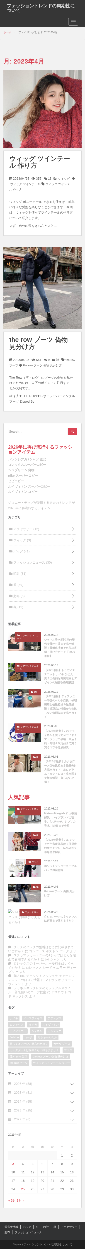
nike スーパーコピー (23, 475)
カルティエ (54, 1031)
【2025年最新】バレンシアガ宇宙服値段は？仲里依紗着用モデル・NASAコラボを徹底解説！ (60, 846)
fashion (14, 1037)
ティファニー (18, 1031)
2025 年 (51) (22, 1092)
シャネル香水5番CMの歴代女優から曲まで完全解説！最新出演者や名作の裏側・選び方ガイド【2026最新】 (60, 648)
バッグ (21, 551)
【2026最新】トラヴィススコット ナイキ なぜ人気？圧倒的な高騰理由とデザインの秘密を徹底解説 (60, 676)
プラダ (68, 1050)
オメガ (33, 1024)
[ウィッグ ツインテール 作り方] (42, 108)
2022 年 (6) (21, 1119)
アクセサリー (25, 529)
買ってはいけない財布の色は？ (29, 1043)
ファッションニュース (32, 562)
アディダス (54, 1018)
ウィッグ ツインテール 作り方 (39, 162)
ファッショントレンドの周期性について (41, 8)
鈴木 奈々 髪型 (18, 1056)
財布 (18, 596)
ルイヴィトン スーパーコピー (29, 486)
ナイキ (14, 1018)
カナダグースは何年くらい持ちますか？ (34, 1050)
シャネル (37, 1031)
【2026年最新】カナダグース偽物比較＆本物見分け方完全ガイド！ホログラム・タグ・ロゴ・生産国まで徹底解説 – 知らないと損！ (60, 772)
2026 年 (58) (22, 1084)
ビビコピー (16, 481)
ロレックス (16, 1024)
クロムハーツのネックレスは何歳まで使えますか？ (60, 918)
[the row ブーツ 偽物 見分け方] (42, 288)
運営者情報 (11, 1227)
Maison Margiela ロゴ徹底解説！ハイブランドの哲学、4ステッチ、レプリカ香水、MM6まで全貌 (60, 819)
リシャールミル (47, 1037)
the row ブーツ (19, 1063)
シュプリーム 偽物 (21, 470)
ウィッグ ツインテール (25, 184)
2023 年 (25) (22, 1110)
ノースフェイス (32, 1018)
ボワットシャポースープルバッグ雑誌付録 (60, 868)
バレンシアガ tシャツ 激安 (27, 459)
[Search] (72, 431)
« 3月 (12, 1200)
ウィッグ (63, 178)
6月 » (20, 1200)
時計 (19, 573)
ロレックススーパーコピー (27, 464)
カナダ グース (61, 1043)
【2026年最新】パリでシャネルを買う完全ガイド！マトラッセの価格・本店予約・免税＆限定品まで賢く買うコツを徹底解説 (60, 739)
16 (49, 178)
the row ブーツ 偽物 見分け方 (38, 343)
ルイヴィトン (50, 1024)
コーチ (28, 1037)
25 (23, 1189)
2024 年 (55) (22, 1101)
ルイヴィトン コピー (23, 491)
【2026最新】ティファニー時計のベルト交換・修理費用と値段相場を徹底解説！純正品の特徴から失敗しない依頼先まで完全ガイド (60, 706)
